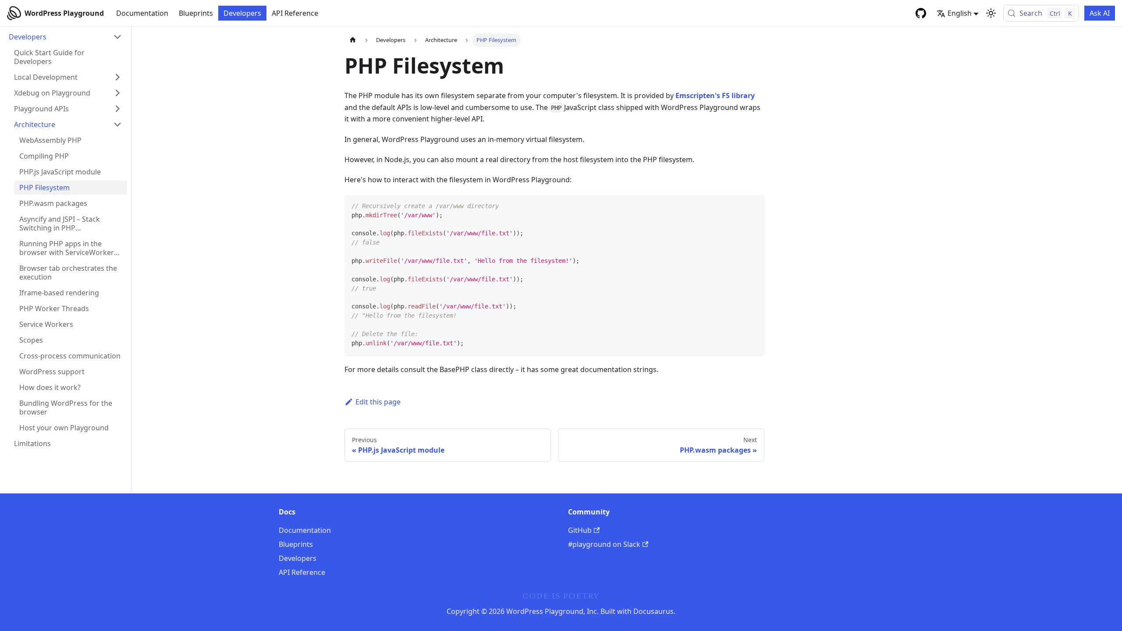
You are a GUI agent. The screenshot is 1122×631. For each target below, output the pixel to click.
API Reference (295, 13)
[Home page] (352, 40)
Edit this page (378, 402)
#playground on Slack (604, 544)
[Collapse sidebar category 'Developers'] (117, 37)
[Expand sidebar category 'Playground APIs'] (117, 109)
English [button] (960, 13)
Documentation (142, 13)
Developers (242, 13)
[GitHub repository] (920, 13)
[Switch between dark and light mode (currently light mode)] (991, 13)
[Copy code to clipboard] (753, 205)
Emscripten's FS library (715, 95)
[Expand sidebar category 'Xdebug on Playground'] (117, 93)
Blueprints (196, 13)
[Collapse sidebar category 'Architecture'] (117, 124)
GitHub (580, 530)
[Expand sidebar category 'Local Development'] (117, 77)
